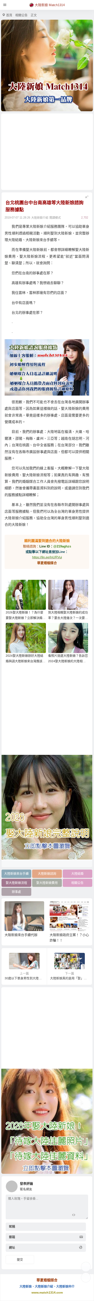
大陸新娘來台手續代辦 (21, 935)
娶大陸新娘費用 (47, 882)
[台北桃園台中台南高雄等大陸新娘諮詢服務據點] (47, 367)
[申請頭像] (83, 1185)
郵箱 (12, 1237)
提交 (20, 1259)
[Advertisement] (47, 151)
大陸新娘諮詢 (47, 873)
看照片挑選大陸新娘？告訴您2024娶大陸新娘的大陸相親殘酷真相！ (68, 661)
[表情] (81, 1215)
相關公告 (21, 15)
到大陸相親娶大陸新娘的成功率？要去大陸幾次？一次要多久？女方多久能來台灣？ (68, 618)
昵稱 (12, 1226)
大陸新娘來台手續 (16, 873)
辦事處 (16, 891)
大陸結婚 (77, 873)
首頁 (9, 15)
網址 (12, 1247)
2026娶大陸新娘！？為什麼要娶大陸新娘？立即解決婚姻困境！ (25, 618)
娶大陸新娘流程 (16, 882)
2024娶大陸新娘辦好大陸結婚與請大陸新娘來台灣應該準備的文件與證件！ (25, 661)
